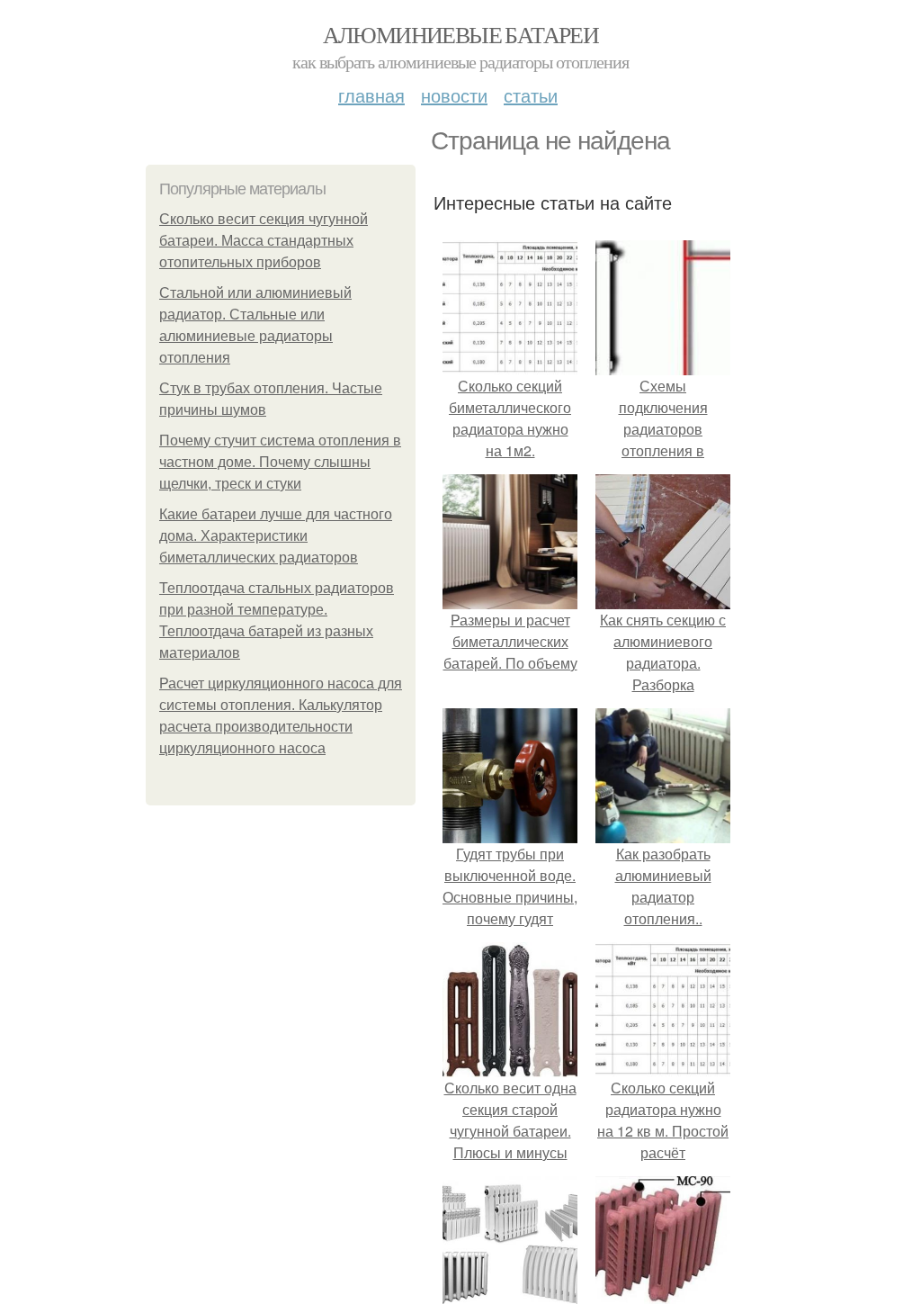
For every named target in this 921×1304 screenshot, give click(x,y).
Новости (454, 95)
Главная (371, 95)
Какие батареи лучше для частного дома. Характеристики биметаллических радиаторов (275, 536)
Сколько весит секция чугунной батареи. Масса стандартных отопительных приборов (263, 240)
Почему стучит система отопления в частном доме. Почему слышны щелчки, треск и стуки (280, 462)
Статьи (531, 95)
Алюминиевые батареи (461, 34)
